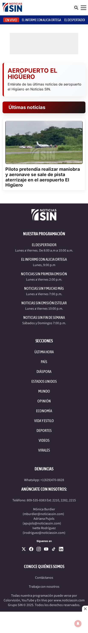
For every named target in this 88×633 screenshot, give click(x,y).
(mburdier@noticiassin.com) (43, 514)
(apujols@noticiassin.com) (42, 523)
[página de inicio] (12, 8)
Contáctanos (44, 577)
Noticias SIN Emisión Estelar (44, 303)
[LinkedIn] (61, 549)
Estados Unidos (44, 381)
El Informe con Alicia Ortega (44, 259)
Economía (44, 411)
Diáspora (44, 371)
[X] (24, 549)
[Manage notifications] (78, 623)
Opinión (44, 401)
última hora (44, 352)
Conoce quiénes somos (44, 566)
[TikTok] (53, 549)
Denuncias (44, 468)
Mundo (44, 391)
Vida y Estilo (44, 420)
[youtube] (46, 549)
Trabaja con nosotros (44, 586)
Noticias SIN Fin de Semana (44, 317)
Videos (44, 440)
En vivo (11, 20)
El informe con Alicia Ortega (41, 20)
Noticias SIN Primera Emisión (44, 274)
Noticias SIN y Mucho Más (44, 288)
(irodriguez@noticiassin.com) (44, 532)
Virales (44, 450)
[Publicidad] (44, 622)
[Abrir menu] (83, 7)
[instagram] (39, 549)
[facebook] (31, 549)
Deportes (44, 430)
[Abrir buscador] (76, 7)
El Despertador (75, 20)
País (44, 361)
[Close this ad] (85, 609)
